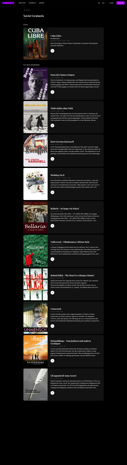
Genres (41, 3)
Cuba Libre (56, 35)
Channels (32, 3)
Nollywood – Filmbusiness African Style (70, 242)
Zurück (28, 10)
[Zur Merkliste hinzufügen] (52, 51)
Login (111, 3)
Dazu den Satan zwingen (63, 74)
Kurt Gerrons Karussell (62, 141)
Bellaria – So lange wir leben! (65, 208)
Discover (22, 3)
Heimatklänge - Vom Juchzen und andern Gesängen (71, 342)
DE (103, 3)
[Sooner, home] (8, 3)
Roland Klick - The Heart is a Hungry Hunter (72, 275)
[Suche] (99, 3)
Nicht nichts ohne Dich (62, 108)
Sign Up (120, 3)
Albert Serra (56, 38)
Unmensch (56, 309)
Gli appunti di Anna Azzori (63, 375)
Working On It (57, 175)
